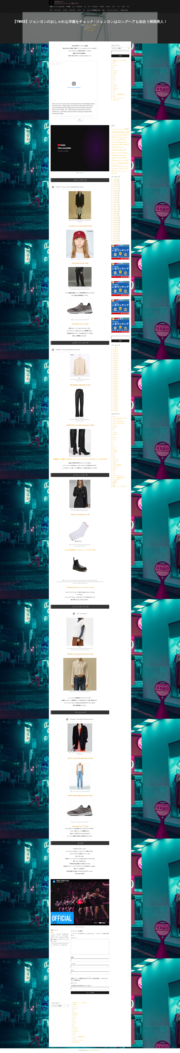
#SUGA (115, 166)
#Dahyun (115, 137)
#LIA (118, 153)
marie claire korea (66, 116)
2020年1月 (115, 226)
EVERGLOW (95, 6)
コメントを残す (90, 30)
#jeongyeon (89, 28)
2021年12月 (115, 186)
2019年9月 (115, 233)
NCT (128, 6)
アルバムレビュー (117, 475)
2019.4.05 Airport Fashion (118, 423)
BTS (73, 6)
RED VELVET (58, 10)
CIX (85, 6)
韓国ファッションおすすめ (57, 6)
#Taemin (126, 166)
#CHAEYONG (124, 135)
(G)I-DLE (108, 6)
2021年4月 (115, 201)
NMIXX (114, 457)
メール (73, 963)
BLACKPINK (79, 6)
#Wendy (116, 171)
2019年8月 (115, 235)
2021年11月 (115, 188)
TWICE (79, 10)
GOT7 (113, 6)
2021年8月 (115, 193)
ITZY (118, 6)
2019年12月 (115, 228)
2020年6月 (115, 217)
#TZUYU (122, 168)
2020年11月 (115, 208)
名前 (72, 957)
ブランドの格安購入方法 (93, 10)
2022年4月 (115, 179)
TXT (84, 10)
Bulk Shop (99, 1050)
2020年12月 (115, 206)
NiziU (51, 10)
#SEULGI (116, 163)
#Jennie (114, 142)
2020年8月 (115, 213)
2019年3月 (115, 242)
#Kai (116, 153)
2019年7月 (115, 237)
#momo (122, 155)
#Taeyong (113, 168)
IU (113, 443)
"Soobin (113, 129)
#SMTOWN (124, 163)
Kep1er (114, 448)
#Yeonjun (120, 171)
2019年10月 (115, 231)
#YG (114, 173)
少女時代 (115, 481)
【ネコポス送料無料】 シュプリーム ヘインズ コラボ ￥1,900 (80, 550)
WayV (114, 474)
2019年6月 (115, 238)
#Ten (118, 168)
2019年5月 (115, 240)
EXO (89, 6)
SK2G (98, 25)
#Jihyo (114, 144)
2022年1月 (115, 184)
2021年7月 (115, 195)
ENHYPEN (115, 432)
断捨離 (114, 483)
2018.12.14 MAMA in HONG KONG (120, 418)
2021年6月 (115, 197)
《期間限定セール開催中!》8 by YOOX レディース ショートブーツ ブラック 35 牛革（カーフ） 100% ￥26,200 (80, 459)
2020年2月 (115, 224)
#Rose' (117, 160)
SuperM (65, 10)
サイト (72, 970)
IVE (113, 445)
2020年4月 (115, 220)
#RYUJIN (122, 160)
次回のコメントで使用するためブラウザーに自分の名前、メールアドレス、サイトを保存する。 (90, 979)
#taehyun (121, 166)
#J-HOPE (121, 139)
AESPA (114, 425)
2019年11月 (115, 229)
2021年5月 (115, 199)
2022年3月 (115, 181)
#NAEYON (114, 158)
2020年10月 (115, 210)
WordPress (90, 1050)
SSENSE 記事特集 (117, 465)
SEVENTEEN (72, 10)
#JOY (122, 147)
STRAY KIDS (115, 466)
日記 (103, 10)
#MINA (116, 155)
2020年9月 (115, 211)
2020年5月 (115, 219)
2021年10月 (115, 190)
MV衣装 (68, 6)
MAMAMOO (115, 450)
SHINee (114, 463)
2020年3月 (115, 222)
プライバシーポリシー (113, 10)
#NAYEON (121, 158)
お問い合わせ (124, 10)
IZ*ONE (123, 6)
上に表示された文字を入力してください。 (81, 985)
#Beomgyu (121, 129)
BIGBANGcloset (58, 1)
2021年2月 (115, 202)
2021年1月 (115, 204)
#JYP (94, 28)
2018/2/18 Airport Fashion (119, 421)
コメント (73, 937)
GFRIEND (102, 6)
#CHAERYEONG (115, 135)
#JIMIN (121, 144)
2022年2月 (115, 183)
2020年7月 (115, 215)
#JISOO (117, 147)
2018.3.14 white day (117, 420)
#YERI (125, 171)
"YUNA (117, 129)
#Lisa (123, 153)
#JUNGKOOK (116, 150)
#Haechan (121, 137)
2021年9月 (115, 192)
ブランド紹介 (116, 479)
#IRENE (114, 139)
